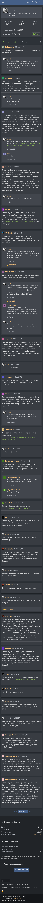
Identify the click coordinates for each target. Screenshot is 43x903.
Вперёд (22, 811)
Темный (6, 881)
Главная (35, 887)
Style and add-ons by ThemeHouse (13, 896)
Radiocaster (9, 47)
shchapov (8, 78)
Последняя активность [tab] (31, 42)
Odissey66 (9, 549)
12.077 (9, 24)
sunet (9, 59)
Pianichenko (9, 272)
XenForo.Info (17, 898)
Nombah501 (9, 430)
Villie (6, 517)
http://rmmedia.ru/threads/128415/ (22, 680)
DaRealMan (9, 689)
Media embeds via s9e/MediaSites (13, 900)
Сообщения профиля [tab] (11, 42)
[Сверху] (40, 887)
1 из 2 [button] (15, 811)
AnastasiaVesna (11, 735)
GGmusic (8, 209)
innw (6, 112)
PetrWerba (9, 648)
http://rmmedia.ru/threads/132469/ (15, 508)
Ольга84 (8, 394)
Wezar (7, 674)
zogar (7, 167)
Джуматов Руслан (12, 461)
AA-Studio (9, 233)
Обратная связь (7, 884)
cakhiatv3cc (38, 834)
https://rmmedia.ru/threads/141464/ (19, 222)
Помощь (28, 887)
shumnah (8, 377)
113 (34, 24)
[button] (3, 2)
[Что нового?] (36, 2)
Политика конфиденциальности (13, 887)
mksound (8, 339)
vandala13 (8, 503)
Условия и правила (21, 884)
